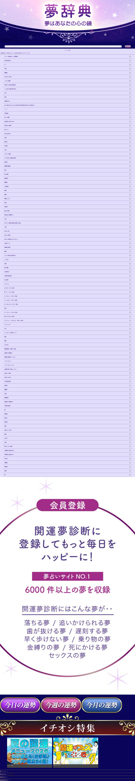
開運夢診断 (3, 53)
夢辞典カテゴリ (10, 53)
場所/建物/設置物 (17, 53)
